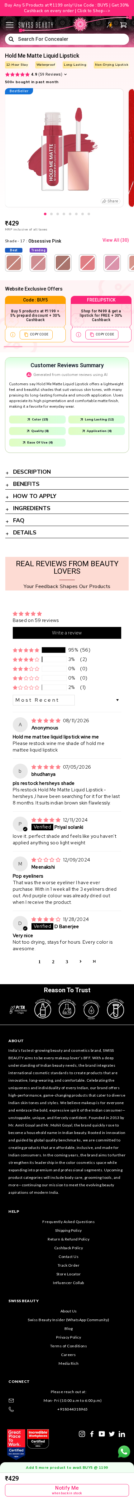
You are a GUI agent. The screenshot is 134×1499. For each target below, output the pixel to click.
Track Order (69, 1265)
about (16, 1040)
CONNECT (19, 1381)
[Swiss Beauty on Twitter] (112, 1433)
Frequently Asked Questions (68, 1221)
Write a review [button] (67, 633)
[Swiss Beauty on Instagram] (82, 1433)
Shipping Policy (68, 1230)
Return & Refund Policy (68, 1239)
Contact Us (69, 1256)
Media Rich (69, 1363)
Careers (68, 1354)
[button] (26, 650)
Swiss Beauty (23, 1300)
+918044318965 (72, 1409)
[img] (46, 721)
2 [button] (53, 961)
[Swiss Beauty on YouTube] (102, 1433)
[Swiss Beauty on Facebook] (92, 1433)
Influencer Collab (68, 1282)
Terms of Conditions (68, 1346)
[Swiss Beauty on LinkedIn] (122, 1433)
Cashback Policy (68, 1247)
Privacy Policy (68, 1337)
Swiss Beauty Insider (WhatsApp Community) (68, 1319)
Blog (69, 1328)
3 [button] (67, 961)
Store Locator (68, 1274)
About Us (68, 1311)
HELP (13, 1211)
